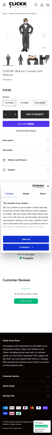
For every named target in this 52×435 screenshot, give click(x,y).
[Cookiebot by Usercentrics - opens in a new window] (33, 186)
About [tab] (43, 193)
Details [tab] (26, 193)
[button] (48, 5)
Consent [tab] (9, 193)
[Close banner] (48, 186)
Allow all (26, 239)
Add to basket (35, 114)
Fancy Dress (7, 79)
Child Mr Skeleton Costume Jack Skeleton (22, 13)
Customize (24, 247)
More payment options (26, 130)
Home (5, 13)
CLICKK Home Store (14, 428)
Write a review (26, 301)
